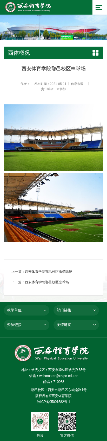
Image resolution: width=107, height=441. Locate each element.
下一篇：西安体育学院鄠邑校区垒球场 (40, 282)
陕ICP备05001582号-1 (53, 402)
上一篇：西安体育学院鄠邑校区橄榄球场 (41, 272)
